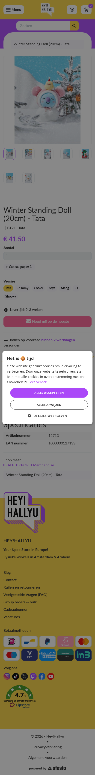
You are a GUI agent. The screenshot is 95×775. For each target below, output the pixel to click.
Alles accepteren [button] (49, 393)
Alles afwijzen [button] (49, 405)
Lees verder (38, 382)
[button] (47, 415)
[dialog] (47, 387)
